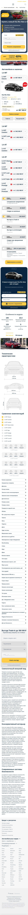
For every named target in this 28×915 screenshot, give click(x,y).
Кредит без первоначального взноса (14, 29)
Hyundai (4, 883)
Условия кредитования (14, 901)
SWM (20, 870)
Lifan (3, 852)
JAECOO (12, 885)
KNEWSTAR (21, 854)
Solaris (20, 866)
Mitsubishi (12, 850)
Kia (2, 870)
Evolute (12, 876)
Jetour (20, 848)
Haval (3, 854)
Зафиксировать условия (14, 262)
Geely (3, 850)
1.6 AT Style (7, 430)
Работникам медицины (7, 831)
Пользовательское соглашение (14, 899)
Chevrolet (4, 872)
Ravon (11, 858)
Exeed (11, 879)
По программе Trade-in (7, 829)
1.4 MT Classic (7, 417)
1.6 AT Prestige (7, 433)
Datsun (3, 876)
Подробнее (4, 97)
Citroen (3, 874)
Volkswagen (13, 870)
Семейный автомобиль (7, 825)
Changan (4, 856)
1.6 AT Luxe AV (7, 441)
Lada (3, 885)
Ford (3, 879)
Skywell (20, 864)
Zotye (3, 862)
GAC (3, 868)
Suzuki (11, 866)
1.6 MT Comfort (7, 419)
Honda (3, 881)
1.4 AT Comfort (7, 422)
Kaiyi (20, 852)
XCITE (20, 876)
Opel (11, 854)
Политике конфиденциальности (14, 50)
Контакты (17, 893)
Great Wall (4, 860)
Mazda (11, 848)
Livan (20, 856)
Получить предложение (14, 46)
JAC (3, 864)
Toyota (11, 868)
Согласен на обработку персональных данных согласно (14, 49)
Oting (20, 862)
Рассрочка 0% (20, 118)
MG (19, 858)
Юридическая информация (14, 898)
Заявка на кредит (14, 114)
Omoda (20, 860)
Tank (20, 872)
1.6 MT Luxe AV (7, 438)
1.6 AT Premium (8, 435)
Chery (3, 848)
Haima (11, 883)
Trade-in (8, 118)
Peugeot (12, 856)
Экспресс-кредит (21, 1)
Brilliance (12, 874)
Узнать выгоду (14, 660)
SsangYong (12, 864)
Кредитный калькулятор (7, 835)
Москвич (21, 879)
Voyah (20, 874)
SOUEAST (21, 868)
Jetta (20, 850)
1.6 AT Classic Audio (8, 425)
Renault (12, 860)
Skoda (11, 862)
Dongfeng (4, 866)
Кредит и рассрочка (9, 820)
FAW (3, 858)
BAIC (11, 872)
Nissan (11, 852)
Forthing (12, 881)
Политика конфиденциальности (14, 896)
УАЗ (20, 881)
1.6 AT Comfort (7, 427)
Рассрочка (4, 833)
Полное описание (6, 106)
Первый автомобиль (6, 827)
